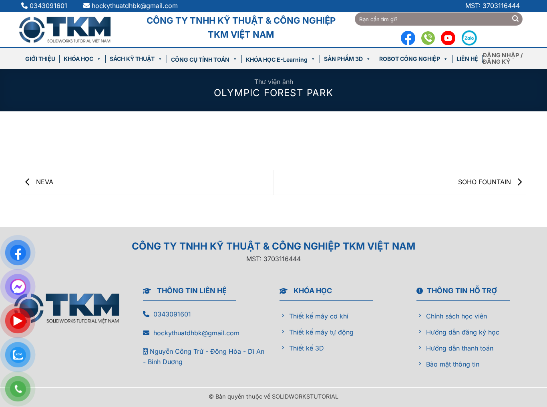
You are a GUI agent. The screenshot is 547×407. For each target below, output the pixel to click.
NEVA (43, 182)
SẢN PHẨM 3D (343, 58)
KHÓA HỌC (78, 58)
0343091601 (49, 6)
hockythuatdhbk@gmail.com (135, 6)
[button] (504, 58)
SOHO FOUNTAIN (485, 182)
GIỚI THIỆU (40, 58)
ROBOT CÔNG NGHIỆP (409, 58)
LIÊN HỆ (467, 58)
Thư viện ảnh (273, 82)
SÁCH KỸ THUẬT (132, 58)
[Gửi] (515, 19)
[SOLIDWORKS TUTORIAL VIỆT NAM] (69, 29)
